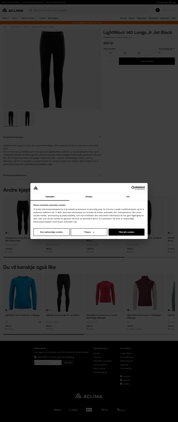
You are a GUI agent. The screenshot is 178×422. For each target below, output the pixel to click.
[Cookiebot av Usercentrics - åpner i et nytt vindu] (133, 188)
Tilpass (87, 232)
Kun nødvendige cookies (51, 232)
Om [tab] (128, 197)
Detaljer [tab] (89, 197)
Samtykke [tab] (49, 197)
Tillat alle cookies (126, 232)
